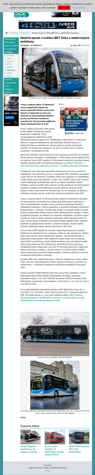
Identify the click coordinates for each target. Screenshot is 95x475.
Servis (9, 58)
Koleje (9, 73)
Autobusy (10, 55)
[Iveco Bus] (48, 25)
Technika (14, 33)
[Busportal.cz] (21, 13)
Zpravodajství (10, 39)
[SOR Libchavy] (66, 13)
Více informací (78, 7)
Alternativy (25, 33)
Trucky (9, 76)
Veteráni (10, 67)
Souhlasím (64, 7)
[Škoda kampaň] (74, 121)
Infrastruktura (10, 83)
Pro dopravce (10, 49)
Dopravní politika (11, 46)
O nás (7, 86)
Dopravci (8, 79)
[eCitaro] (11, 111)
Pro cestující (10, 42)
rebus (73, 45)
